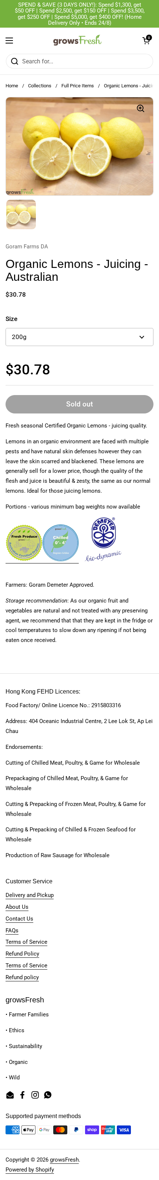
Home (12, 85)
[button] (146, 40)
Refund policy (22, 977)
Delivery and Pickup (30, 895)
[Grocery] (24, 559)
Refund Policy (22, 953)
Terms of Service (26, 942)
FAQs (12, 930)
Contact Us (19, 918)
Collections (39, 85)
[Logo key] (61, 559)
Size (11, 318)
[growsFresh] (77, 40)
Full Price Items (77, 85)
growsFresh (64, 1159)
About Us (17, 907)
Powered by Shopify (30, 1169)
